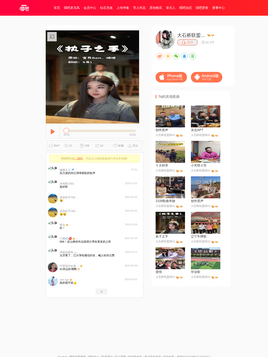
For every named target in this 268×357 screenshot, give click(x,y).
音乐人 (170, 7)
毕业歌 (195, 272)
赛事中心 (218, 7)
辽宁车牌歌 (199, 236)
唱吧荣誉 (202, 7)
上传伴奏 (123, 7)
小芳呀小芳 (199, 165)
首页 (57, 7)
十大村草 (162, 165)
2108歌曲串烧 (165, 201)
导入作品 (139, 7)
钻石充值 (106, 7)
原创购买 (155, 7)
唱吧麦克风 (72, 7)
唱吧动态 (185, 7)
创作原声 (162, 130)
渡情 (159, 272)
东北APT (197, 130)
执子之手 (162, 236)
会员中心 (90, 7)
